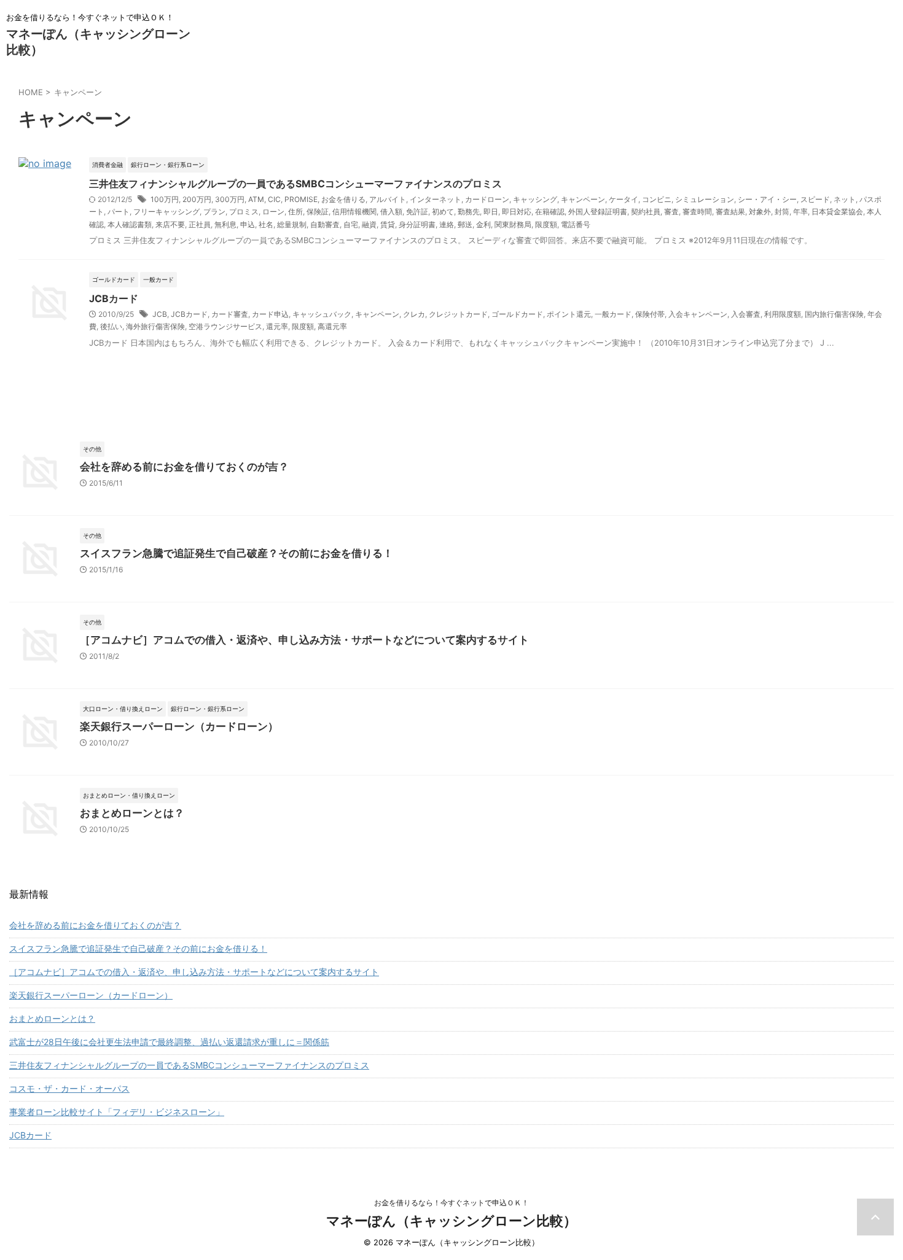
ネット (845, 199)
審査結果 (730, 211)
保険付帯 (650, 314)
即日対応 (516, 211)
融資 (369, 224)
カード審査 (229, 314)
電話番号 (575, 224)
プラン (214, 211)
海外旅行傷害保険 (155, 326)
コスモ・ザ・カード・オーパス (69, 1088)
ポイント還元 (569, 314)
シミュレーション (704, 199)
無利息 (225, 224)
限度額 (546, 224)
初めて (443, 211)
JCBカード (113, 298)
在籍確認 (550, 211)
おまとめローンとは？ (132, 813)
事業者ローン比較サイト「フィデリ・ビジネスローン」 (116, 1111)
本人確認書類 (130, 224)
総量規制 (292, 224)
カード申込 (270, 314)
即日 (490, 211)
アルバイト (387, 199)
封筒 (782, 211)
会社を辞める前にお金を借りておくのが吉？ (184, 467)
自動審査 (325, 224)
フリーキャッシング (166, 211)
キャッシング (535, 199)
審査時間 (697, 211)
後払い (111, 326)
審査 (671, 211)
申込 (247, 224)
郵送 (465, 224)
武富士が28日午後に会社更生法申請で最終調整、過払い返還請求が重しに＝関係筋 (169, 1041)
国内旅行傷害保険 (834, 314)
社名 (266, 224)
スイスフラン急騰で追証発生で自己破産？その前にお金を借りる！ (236, 553)
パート (119, 211)
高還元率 (332, 326)
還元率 (277, 326)
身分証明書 (417, 224)
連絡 (446, 224)
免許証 (417, 211)
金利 (483, 224)
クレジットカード (458, 314)
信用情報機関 (354, 211)
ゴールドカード (517, 314)
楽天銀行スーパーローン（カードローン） (179, 726)
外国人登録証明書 (597, 211)
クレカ (414, 314)
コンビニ (656, 199)
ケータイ (623, 199)
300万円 (229, 199)
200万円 (196, 199)
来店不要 (170, 224)
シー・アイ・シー (767, 199)
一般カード (613, 314)
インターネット (435, 199)
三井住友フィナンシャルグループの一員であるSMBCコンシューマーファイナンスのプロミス (295, 183)
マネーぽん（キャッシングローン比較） (451, 1221)
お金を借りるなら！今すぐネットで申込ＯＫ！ (451, 1202)
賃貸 (387, 224)
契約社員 (645, 211)
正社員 (200, 224)
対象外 (760, 211)
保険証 (318, 211)
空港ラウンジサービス (225, 326)
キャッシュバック (321, 314)
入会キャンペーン (697, 314)
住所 (295, 211)
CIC (274, 199)
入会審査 (745, 314)
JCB (159, 314)
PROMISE (301, 199)
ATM (256, 199)
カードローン (487, 199)
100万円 (164, 199)
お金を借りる (343, 199)
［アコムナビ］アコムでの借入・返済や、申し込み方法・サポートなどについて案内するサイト (304, 640)
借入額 (391, 211)
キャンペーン (583, 199)
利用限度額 (782, 314)
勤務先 (469, 211)
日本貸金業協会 (837, 211)
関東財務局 (513, 224)
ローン (273, 211)
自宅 (350, 224)
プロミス (244, 211)
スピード (815, 199)
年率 (800, 211)
